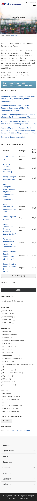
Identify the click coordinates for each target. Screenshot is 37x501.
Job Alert (6, 421)
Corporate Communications (15, 340)
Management (9, 370)
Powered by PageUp (8, 282)
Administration (10, 334)
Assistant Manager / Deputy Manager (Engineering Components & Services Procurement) (9, 191)
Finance (7, 349)
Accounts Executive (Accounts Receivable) (7, 168)
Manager (7, 403)
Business (6, 445)
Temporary (8, 323)
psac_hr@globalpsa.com (20, 430)
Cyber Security (9, 343)
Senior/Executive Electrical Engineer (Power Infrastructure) (9, 255)
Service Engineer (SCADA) (9, 218)
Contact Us (7, 478)
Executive (8, 394)
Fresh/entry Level (11, 397)
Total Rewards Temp (8, 158)
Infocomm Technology (13, 358)
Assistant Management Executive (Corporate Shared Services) (9, 229)
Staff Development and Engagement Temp (9, 208)
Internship (8, 314)
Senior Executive (10, 412)
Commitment (8, 450)
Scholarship (9, 320)
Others (6, 379)
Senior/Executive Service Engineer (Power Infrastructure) (9, 267)
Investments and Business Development (19, 366)
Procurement (9, 382)
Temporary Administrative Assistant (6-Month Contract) (9, 243)
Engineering (9, 346)
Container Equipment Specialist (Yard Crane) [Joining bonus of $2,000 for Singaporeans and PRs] (16, 108)
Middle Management (12, 405)
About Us (6, 473)
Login (18, 290)
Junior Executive (10, 399)
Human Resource (11, 355)
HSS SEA (7, 352)
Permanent (9, 317)
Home (2, 35)
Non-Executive (10, 408)
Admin (6, 331)
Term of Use (24, 498)
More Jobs (18, 276)
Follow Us (6, 484)
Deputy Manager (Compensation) (9, 178)
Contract (7, 311)
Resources (7, 461)
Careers (8, 35)
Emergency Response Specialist (13, 137)
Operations (9, 376)
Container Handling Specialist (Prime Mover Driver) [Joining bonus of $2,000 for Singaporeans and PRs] (18, 98)
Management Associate (13, 373)
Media (5, 456)
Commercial (9, 337)
